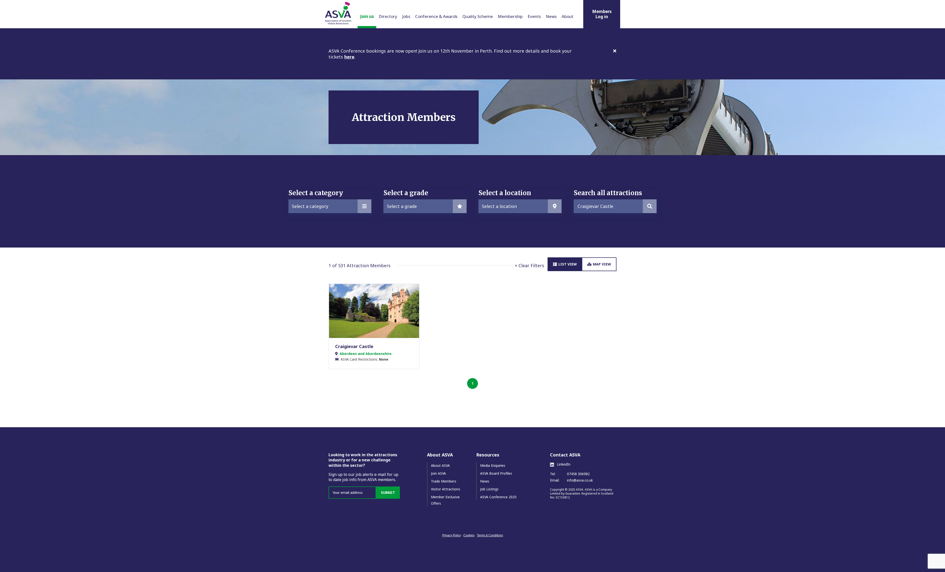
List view (567, 264)
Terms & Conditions (490, 535)
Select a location (499, 206)
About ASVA (440, 465)
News (484, 481)
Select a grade (402, 206)
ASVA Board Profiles (496, 473)
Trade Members (443, 481)
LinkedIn (563, 464)
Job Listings (489, 489)
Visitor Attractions (445, 489)
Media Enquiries (492, 465)
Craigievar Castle (354, 346)
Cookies (468, 535)
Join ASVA (438, 473)
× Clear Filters (529, 265)
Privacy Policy (451, 535)
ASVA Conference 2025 (498, 497)
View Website (372, 310)
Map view (602, 264)
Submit (388, 492)
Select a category (310, 206)
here (349, 57)
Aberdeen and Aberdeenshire (366, 353)
